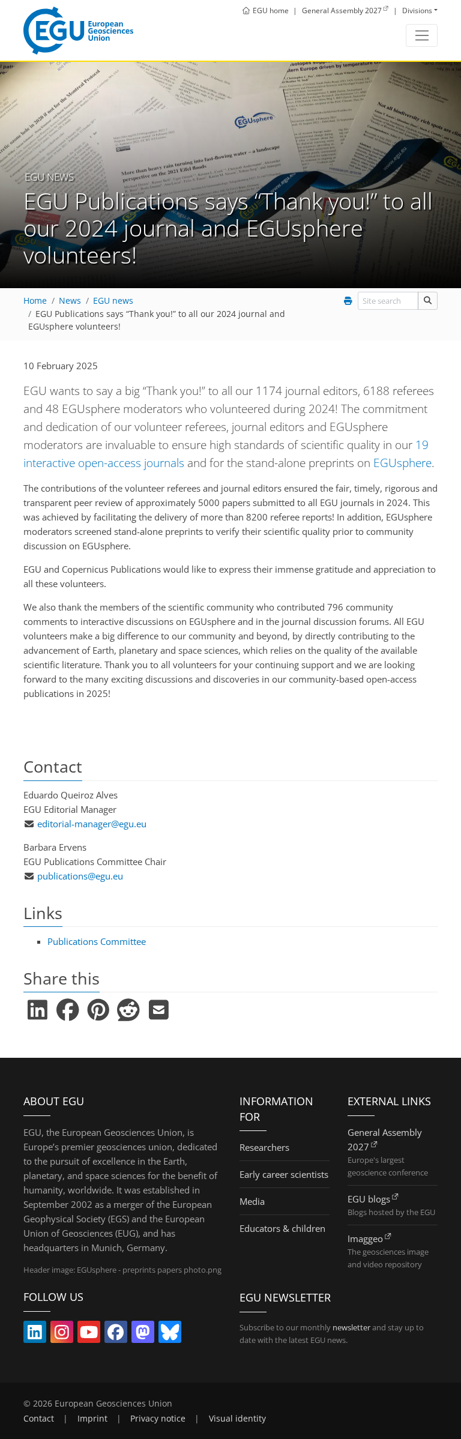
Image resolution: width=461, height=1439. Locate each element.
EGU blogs (369, 1199)
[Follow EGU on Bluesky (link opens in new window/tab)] (169, 1335)
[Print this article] (348, 300)
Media (252, 1201)
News (70, 300)
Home (35, 300)
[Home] (78, 31)
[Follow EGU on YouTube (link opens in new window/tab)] (88, 1335)
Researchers (264, 1147)
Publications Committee (96, 941)
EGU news (113, 300)
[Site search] (428, 300)
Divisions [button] (417, 10)
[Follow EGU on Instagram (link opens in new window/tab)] (61, 1335)
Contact (38, 1418)
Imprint (92, 1418)
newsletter (351, 1327)
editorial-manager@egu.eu (91, 824)
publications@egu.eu (80, 876)
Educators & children (282, 1228)
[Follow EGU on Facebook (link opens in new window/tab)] (115, 1335)
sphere (402, 462)
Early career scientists (284, 1174)
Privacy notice (157, 1418)
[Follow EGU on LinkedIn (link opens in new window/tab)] (34, 1335)
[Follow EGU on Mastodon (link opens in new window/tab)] (142, 1335)
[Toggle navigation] (422, 35)
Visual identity (237, 1418)
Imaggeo (365, 1238)
